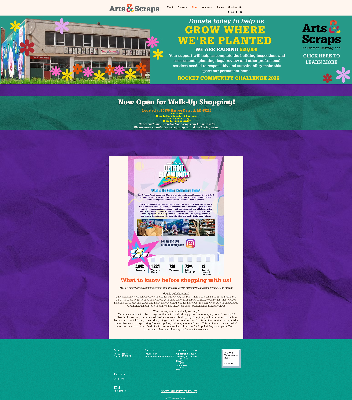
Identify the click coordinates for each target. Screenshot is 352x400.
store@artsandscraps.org (179, 124)
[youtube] (240, 12)
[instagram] (232, 12)
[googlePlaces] (236, 12)
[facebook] (228, 12)
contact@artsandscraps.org (159, 356)
